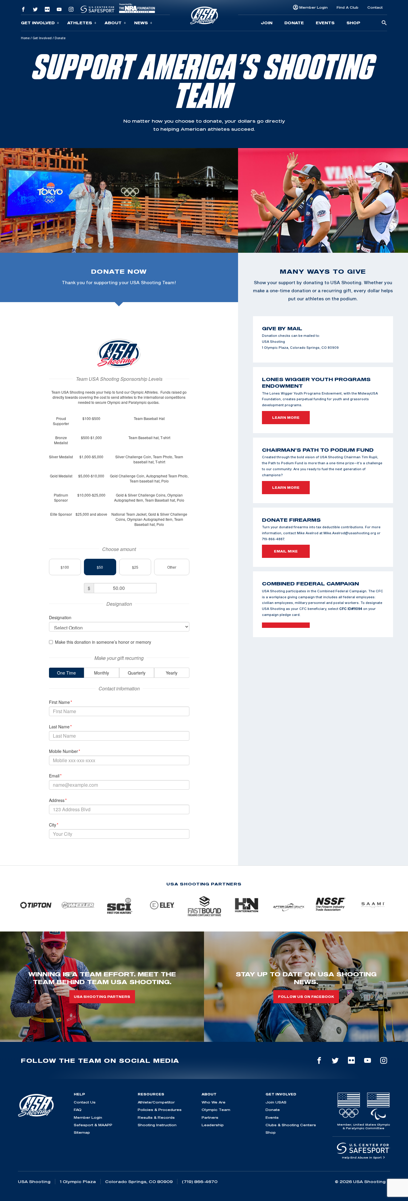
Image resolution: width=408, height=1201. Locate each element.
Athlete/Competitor (156, 1102)
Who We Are (214, 1102)
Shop (353, 23)
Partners (210, 1117)
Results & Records (156, 1117)
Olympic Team (216, 1110)
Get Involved (38, 23)
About (113, 23)
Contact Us (85, 1102)
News (141, 23)
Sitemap (82, 1132)
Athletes (79, 23)
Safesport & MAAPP (93, 1125)
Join (266, 23)
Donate (294, 23)
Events (325, 23)
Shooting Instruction (157, 1125)
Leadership (213, 1125)
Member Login (313, 7)
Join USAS (276, 1102)
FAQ (78, 1110)
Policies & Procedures (160, 1110)
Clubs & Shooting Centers (291, 1125)
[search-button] (384, 23)
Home (25, 38)
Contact (375, 7)
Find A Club (347, 7)
